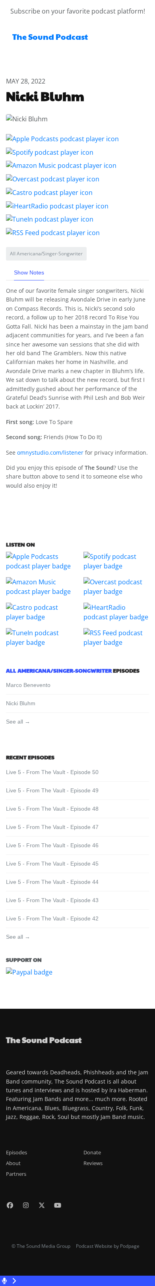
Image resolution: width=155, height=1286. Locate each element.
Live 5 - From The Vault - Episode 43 (52, 900)
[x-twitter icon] (42, 1205)
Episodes (16, 1152)
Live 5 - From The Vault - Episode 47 (52, 827)
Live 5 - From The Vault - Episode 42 (52, 918)
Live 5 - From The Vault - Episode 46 (52, 845)
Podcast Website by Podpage (108, 1246)
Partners (16, 1173)
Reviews (93, 1163)
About (13, 1163)
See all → (18, 721)
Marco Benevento (28, 685)
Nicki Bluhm (20, 703)
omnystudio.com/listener (50, 452)
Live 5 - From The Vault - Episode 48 (52, 808)
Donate (92, 1152)
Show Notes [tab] (29, 272)
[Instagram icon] (26, 1205)
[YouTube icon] (58, 1205)
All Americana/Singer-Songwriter (59, 670)
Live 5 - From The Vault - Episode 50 (52, 772)
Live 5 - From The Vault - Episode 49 (52, 790)
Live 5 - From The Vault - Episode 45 (52, 863)
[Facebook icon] (10, 1205)
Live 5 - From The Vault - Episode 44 (52, 882)
